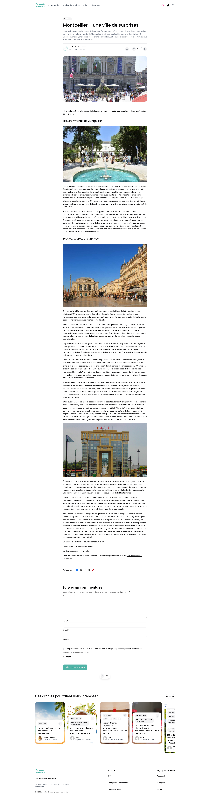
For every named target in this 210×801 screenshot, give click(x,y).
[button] (145, 49)
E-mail (66, 630)
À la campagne (173, 709)
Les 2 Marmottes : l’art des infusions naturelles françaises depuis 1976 (82, 731)
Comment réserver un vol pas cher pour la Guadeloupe (49, 731)
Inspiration (42, 723)
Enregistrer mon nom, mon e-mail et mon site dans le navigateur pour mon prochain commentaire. (104, 649)
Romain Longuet (49, 737)
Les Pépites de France (77, 47)
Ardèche (171, 716)
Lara (77, 737)
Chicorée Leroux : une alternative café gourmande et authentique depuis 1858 (147, 729)
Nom (65, 621)
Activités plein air (174, 713)
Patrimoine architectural (112, 719)
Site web (66, 639)
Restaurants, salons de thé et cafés (79, 723)
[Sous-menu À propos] (100, 5)
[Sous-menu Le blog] (89, 5)
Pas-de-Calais (141, 716)
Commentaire (69, 596)
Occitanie (67, 19)
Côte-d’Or (107, 715)
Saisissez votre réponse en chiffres (76, 653)
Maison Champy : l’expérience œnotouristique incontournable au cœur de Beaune (115, 728)
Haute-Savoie (76, 718)
